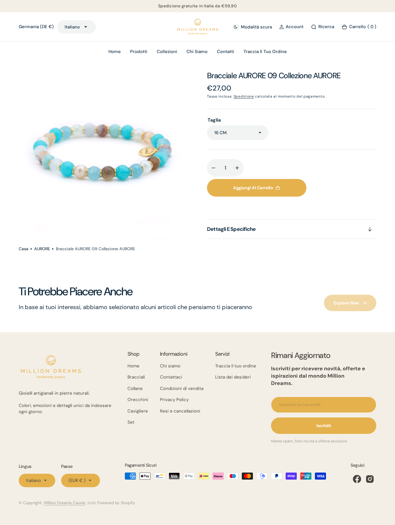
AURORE (42, 248)
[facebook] (357, 479)
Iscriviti (323, 426)
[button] (291, 27)
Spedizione (244, 96)
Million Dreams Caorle (64, 502)
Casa (23, 248)
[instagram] (369, 479)
